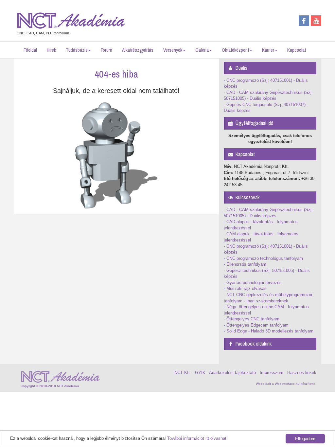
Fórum (106, 49)
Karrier (268, 49)
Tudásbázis (77, 49)
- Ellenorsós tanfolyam (245, 264)
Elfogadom (305, 438)
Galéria (202, 49)
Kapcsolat (296, 49)
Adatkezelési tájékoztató (232, 372)
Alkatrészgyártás (137, 49)
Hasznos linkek (301, 372)
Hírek (51, 49)
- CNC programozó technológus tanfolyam (263, 258)
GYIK (200, 372)
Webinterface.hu (287, 383)
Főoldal (30, 49)
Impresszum (271, 372)
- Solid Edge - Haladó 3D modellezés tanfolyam (268, 331)
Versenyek (172, 49)
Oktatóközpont (235, 49)
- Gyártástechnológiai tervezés (253, 282)
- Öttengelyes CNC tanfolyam (251, 318)
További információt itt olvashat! (197, 438)
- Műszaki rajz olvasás (245, 288)
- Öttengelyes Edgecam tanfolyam (256, 325)
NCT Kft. (182, 372)
